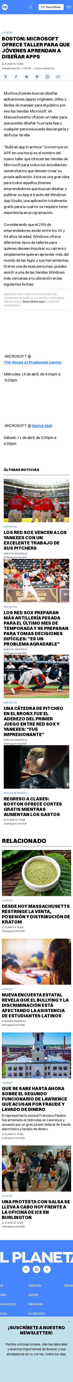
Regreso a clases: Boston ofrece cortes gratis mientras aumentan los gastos (33, 806)
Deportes (10, 526)
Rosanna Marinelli (14, 1021)
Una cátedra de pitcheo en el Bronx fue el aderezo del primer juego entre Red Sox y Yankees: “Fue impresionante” (33, 721)
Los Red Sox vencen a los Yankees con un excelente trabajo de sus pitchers (35, 540)
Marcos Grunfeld (15, 553)
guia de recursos (15, 793)
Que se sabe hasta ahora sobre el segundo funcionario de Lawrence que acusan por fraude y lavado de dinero (34, 1099)
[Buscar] (30, 7)
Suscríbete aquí (33, 301)
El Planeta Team (12, 63)
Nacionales (35, 1304)
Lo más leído (36, 1313)
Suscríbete (53, 7)
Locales (7, 32)
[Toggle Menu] (68, 7)
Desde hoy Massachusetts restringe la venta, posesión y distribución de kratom (36, 914)
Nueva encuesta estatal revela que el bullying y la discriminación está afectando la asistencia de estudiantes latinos (35, 1005)
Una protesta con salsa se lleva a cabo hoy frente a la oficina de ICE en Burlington (36, 1209)
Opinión (33, 1294)
